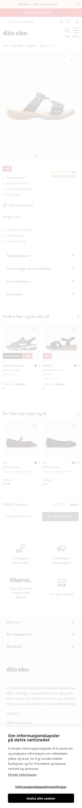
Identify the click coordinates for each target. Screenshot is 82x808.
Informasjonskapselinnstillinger (41, 787)
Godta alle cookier (41, 798)
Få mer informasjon (22, 774)
